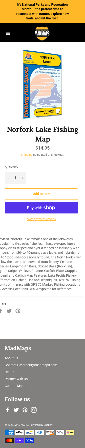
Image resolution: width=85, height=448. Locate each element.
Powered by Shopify (41, 424)
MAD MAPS (21, 424)
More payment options (41, 219)
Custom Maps (15, 386)
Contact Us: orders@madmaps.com (31, 365)
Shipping (26, 154)
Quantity (11, 167)
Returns (10, 372)
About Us (11, 358)
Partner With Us (16, 379)
